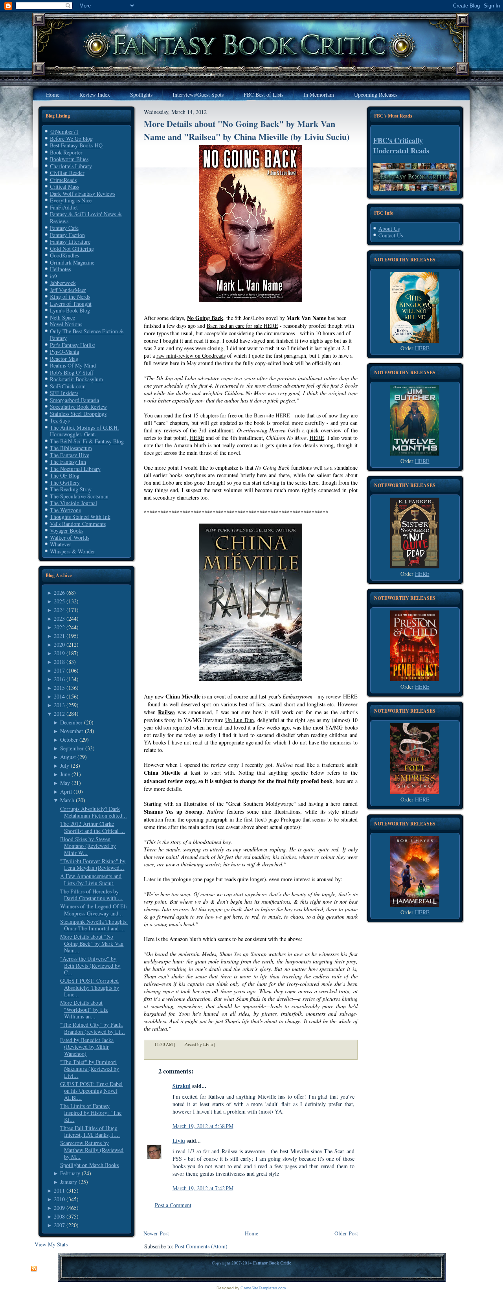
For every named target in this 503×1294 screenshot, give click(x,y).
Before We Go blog (71, 138)
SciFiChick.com (68, 386)
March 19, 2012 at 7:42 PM (203, 1188)
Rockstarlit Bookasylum (76, 379)
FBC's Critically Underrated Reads (401, 145)
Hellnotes (60, 269)
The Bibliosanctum (71, 448)
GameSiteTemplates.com (263, 1288)
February (70, 1173)
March (67, 800)
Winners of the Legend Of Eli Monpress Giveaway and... (93, 909)
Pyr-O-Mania (64, 351)
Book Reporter (66, 152)
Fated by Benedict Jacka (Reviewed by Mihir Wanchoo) (87, 1046)
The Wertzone (65, 510)
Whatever (60, 544)
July (64, 765)
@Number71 (64, 131)
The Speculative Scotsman (79, 496)
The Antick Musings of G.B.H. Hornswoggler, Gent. (84, 431)
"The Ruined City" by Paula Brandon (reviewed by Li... (92, 1028)
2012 (59, 713)
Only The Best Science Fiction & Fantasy (87, 334)
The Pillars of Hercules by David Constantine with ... (91, 895)
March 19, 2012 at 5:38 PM (203, 1126)
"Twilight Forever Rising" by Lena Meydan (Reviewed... (92, 864)
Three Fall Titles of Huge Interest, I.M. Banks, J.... (90, 1131)
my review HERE (337, 696)
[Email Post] (220, 1044)
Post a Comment (173, 1205)
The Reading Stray (71, 489)
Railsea (166, 712)
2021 (59, 636)
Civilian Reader (67, 172)
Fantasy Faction (67, 235)
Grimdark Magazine (72, 262)
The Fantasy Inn (68, 461)
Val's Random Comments (78, 524)
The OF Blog (64, 475)
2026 (59, 592)
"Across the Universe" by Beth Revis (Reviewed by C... (90, 965)
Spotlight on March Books (89, 1165)
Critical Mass (64, 186)
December (71, 722)
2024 (59, 610)
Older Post (346, 1233)
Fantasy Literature (70, 241)
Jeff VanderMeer (68, 290)
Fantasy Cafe (64, 228)
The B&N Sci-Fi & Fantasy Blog (87, 441)
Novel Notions (66, 324)
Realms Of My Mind (73, 365)
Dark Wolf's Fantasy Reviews (82, 193)
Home (251, 1233)
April (66, 791)
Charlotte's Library (71, 166)
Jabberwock (63, 283)
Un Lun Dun (239, 720)
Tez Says (60, 420)
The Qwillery (65, 482)
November (71, 731)
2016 (59, 679)
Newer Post (156, 1233)
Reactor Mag (64, 358)
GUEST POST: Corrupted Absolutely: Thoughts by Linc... (89, 987)
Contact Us (390, 235)
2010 (59, 1199)
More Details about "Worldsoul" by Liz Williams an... (84, 1009)
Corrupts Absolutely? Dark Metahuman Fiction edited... (93, 812)
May (65, 783)
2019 (59, 653)
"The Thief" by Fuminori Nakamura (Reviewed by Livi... (89, 1068)
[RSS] (34, 1269)
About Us (389, 228)
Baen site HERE (272, 415)
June (65, 774)
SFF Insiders (64, 393)
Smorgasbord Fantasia (74, 400)
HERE (197, 437)
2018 (59, 661)
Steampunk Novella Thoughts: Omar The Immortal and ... (94, 925)
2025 (59, 601)
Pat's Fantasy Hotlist (72, 345)
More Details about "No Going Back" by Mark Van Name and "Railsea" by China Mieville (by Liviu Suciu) (246, 130)
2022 (59, 627)
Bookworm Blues (69, 159)
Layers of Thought (71, 303)
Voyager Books (66, 530)
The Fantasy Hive (69, 455)
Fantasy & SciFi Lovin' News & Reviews (86, 217)
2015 (59, 687)
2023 (59, 618)
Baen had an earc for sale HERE (242, 325)
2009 (59, 1207)
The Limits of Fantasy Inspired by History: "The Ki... (90, 1112)
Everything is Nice (71, 200)
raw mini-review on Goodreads (191, 355)
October (69, 739)
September (72, 748)
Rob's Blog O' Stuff (71, 372)
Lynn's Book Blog (70, 310)
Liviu (179, 1140)
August (68, 757)
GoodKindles (64, 255)
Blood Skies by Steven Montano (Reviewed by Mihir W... (88, 846)
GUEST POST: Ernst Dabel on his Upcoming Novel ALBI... (91, 1090)
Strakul (182, 1086)
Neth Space (62, 317)
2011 (59, 1190)
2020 (59, 644)
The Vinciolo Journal (73, 503)
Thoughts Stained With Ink (80, 516)
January (68, 1182)
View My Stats (51, 1244)
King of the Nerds (70, 296)
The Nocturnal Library (75, 468)
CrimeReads (63, 180)
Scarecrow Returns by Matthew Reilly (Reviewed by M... (91, 1149)
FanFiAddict (64, 207)
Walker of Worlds (69, 537)
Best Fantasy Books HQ (76, 145)
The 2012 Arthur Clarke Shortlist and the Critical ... (92, 827)
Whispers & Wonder (72, 551)
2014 (59, 696)
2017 (59, 670)
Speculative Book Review (78, 406)
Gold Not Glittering (72, 248)
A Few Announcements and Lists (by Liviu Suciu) (90, 879)
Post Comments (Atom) (201, 1246)
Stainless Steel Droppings (78, 413)
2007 (59, 1225)
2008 (59, 1216)
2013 (59, 705)
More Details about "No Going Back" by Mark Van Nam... (91, 943)
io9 (53, 276)
